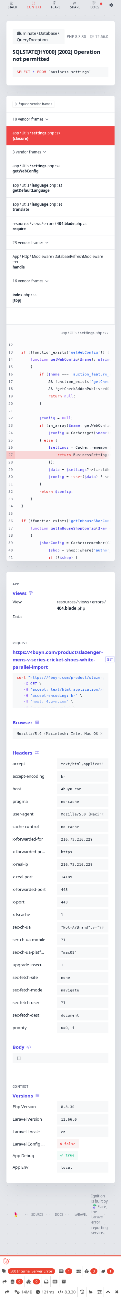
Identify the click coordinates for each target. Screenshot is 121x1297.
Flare (101, 1206)
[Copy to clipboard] (102, 72)
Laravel (81, 1215)
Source (37, 1215)
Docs (59, 1215)
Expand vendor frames (35, 104)
